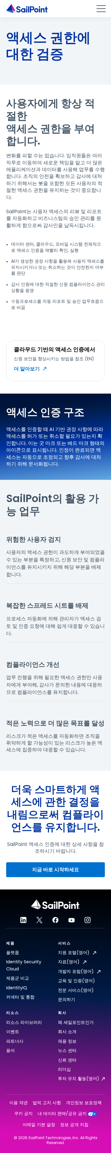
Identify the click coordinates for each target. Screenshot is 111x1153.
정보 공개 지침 (74, 1125)
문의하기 (66, 999)
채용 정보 (67, 1041)
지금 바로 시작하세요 (55, 869)
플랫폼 (12, 952)
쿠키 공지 (23, 1114)
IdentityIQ (16, 988)
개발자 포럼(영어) (76, 971)
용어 (10, 1050)
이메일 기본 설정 (39, 1125)
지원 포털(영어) (74, 952)
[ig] (87, 920)
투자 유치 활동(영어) (78, 1078)
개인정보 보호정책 (84, 1103)
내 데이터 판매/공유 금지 (62, 1114)
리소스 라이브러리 (24, 1022)
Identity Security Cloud (23, 965)
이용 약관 (18, 1103)
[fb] (55, 920)
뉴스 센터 (67, 1050)
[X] (39, 920)
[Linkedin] (23, 920)
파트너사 (14, 1041)
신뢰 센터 (67, 1060)
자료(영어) (69, 962)
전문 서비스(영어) (76, 990)
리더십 (64, 1069)
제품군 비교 (17, 978)
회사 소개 (67, 1031)
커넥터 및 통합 (20, 997)
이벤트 (12, 1031)
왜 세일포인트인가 (76, 1022)
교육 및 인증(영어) (76, 981)
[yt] (71, 920)
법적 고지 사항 (47, 1103)
